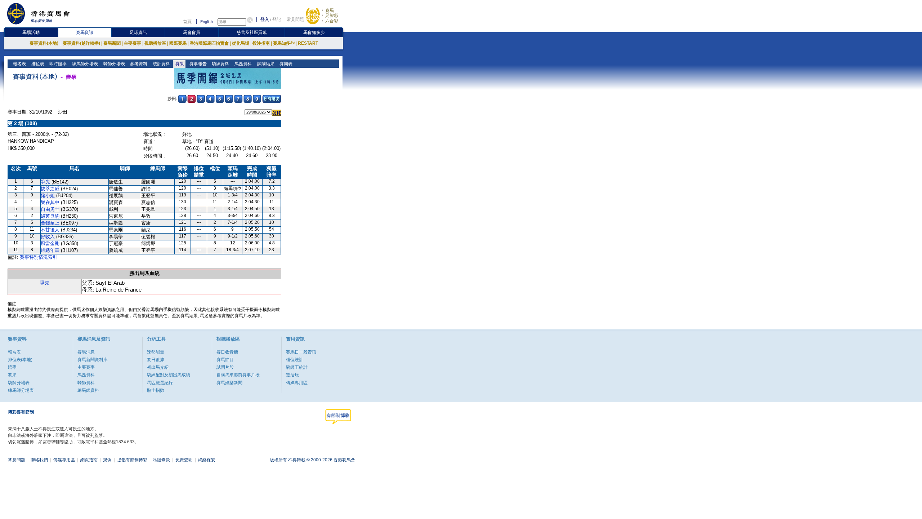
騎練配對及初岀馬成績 (168, 374)
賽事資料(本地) (44, 43)
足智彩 (331, 15)
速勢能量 (155, 352)
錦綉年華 (50, 250)
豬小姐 (48, 195)
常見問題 (295, 19)
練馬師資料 (88, 390)
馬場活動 (31, 32)
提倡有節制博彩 (132, 459)
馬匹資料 (242, 63)
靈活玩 (292, 374)
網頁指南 (89, 459)
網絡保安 (206, 459)
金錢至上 (50, 223)
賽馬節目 (225, 359)
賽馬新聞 (112, 43)
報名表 (19, 63)
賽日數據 (155, 359)
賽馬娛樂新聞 (229, 382)
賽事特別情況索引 (38, 257)
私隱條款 (161, 459)
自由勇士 (50, 209)
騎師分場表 (113, 63)
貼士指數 (155, 390)
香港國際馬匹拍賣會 (209, 43)
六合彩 (331, 20)
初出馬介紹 (158, 367)
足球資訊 (138, 32)
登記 (276, 19)
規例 (107, 459)
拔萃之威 (50, 188)
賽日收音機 (227, 352)
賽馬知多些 (284, 43)
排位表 (37, 63)
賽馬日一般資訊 (301, 352)
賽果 (179, 63)
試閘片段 (225, 367)
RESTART (308, 43)
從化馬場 (240, 43)
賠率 (12, 367)
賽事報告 (197, 63)
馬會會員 (191, 32)
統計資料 (161, 63)
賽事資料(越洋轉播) (81, 43)
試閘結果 (265, 63)
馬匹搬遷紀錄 (160, 382)
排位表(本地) (20, 359)
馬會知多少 (314, 32)
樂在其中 (50, 202)
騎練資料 (220, 63)
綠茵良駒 (50, 216)
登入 (264, 19)
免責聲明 (184, 459)
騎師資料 (86, 382)
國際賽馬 (178, 43)
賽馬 (329, 10)
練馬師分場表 (84, 63)
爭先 (45, 182)
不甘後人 (50, 229)
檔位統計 (294, 359)
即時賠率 (57, 63)
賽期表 (285, 63)
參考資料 (138, 63)
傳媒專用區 (297, 382)
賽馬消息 (86, 352)
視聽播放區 (155, 43)
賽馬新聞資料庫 (92, 359)
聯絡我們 (39, 459)
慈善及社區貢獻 (252, 32)
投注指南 (261, 43)
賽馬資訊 (84, 32)
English (206, 21)
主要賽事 (132, 43)
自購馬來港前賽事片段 (238, 374)
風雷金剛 (50, 243)
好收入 (48, 236)
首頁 (187, 21)
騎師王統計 (297, 367)
